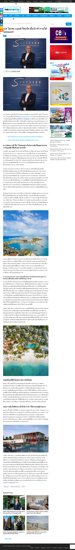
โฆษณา (10, 4)
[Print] (1, 30)
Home (4, 23)
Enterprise (43, 547)
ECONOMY (16, 15)
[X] (1, 21)
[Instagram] (1, 15)
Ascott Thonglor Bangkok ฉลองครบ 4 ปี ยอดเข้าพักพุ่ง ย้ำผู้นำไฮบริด (13, 532)
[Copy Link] (1, 27)
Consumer (49, 1)
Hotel (8, 23)
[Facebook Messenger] (1, 18)
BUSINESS (35, 15)
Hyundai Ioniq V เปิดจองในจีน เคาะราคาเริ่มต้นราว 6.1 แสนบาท (60, 154)
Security (35, 1)
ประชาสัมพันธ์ (67, 15)
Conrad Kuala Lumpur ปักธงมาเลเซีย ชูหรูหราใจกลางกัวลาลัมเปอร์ (37, 512)
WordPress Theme (20, 546)
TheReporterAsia (11, 546)
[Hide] (0, 33)
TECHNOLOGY (43, 15)
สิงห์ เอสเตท (6, 486)
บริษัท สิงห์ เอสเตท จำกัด (26, 116)
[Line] (1, 12)
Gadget (28, 1)
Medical (60, 547)
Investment (20, 1)
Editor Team (10, 36)
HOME (5, 1)
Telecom (42, 1)
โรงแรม (23, 486)
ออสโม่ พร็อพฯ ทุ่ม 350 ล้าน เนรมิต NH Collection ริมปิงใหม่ (25, 136)
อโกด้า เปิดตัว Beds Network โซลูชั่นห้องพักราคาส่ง (23, 140)
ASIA (5, 4)
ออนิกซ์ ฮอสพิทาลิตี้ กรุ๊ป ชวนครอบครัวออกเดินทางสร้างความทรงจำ (37, 532)
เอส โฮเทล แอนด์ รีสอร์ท (15, 486)
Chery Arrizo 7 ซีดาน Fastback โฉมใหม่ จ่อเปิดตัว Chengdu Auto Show (60, 158)
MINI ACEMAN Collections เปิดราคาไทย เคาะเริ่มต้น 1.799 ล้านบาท (60, 150)
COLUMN (59, 15)
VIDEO (10, 15)
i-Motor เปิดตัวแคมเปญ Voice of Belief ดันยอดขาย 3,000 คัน (60, 141)
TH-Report (11, 1)
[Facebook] (1, 9)
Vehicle (49, 547)
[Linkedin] (1, 24)
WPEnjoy (29, 546)
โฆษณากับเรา (7, 19)
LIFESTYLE (52, 15)
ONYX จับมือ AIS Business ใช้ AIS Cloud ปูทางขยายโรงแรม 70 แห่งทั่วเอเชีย (14, 512)
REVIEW (28, 15)
